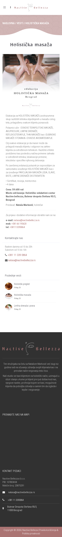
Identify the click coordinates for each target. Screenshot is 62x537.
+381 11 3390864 (16, 500)
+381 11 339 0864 (17, 255)
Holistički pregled (22, 284)
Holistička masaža (31, 46)
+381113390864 (17, 227)
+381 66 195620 (19, 223)
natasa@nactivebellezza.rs (27, 220)
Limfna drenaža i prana (24, 305)
